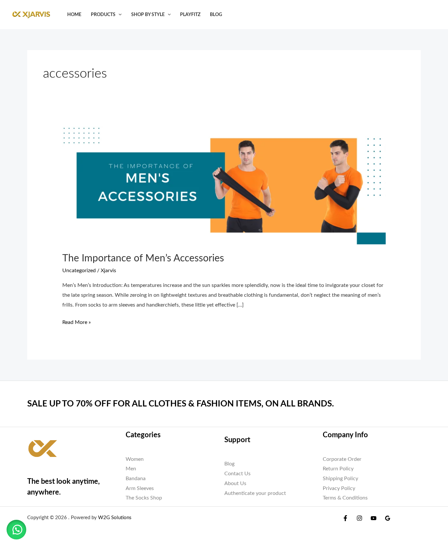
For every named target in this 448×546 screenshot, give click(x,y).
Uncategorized (79, 270)
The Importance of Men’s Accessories (143, 258)
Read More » (76, 321)
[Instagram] (359, 518)
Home (74, 14)
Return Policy (338, 468)
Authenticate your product (255, 493)
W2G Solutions (115, 517)
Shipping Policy (340, 478)
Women (135, 459)
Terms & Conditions (345, 497)
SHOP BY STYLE (148, 14)
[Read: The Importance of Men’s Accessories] (224, 185)
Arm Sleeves (140, 488)
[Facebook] (345, 518)
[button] (118, 14)
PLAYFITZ (190, 14)
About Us (235, 483)
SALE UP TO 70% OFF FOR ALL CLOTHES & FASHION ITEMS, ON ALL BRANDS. (180, 404)
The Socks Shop (144, 497)
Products (103, 14)
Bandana (136, 478)
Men (131, 468)
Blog (216, 14)
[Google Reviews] (388, 518)
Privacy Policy (339, 488)
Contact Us (237, 473)
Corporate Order (342, 459)
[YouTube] (374, 518)
